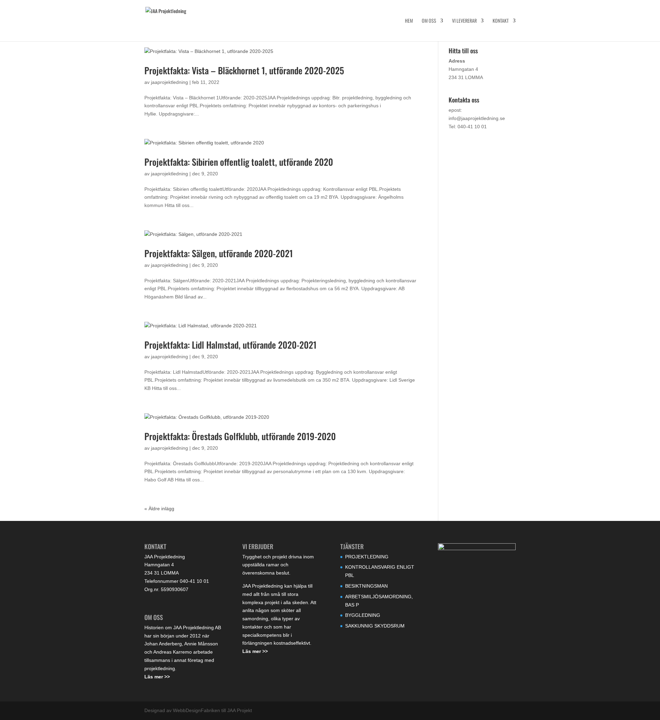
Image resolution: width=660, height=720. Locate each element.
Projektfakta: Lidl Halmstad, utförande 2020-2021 (230, 344)
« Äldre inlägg (159, 508)
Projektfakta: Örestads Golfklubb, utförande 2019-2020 (240, 436)
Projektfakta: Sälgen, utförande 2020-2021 (218, 253)
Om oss (429, 21)
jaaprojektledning (169, 82)
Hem (409, 21)
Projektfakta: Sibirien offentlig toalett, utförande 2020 (238, 161)
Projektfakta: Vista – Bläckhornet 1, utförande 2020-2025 (244, 70)
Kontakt (501, 21)
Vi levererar (464, 21)
